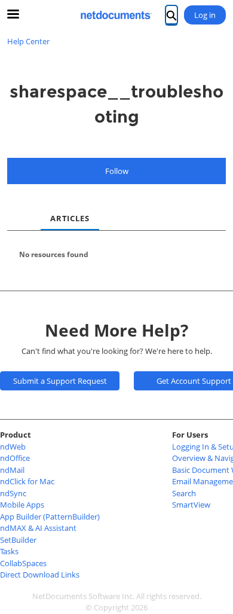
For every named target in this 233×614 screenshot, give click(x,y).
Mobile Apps (22, 504)
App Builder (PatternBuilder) (50, 516)
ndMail (12, 470)
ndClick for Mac (27, 481)
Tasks (9, 551)
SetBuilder (18, 539)
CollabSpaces (23, 563)
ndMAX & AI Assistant (38, 528)
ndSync (13, 493)
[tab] (16, 208)
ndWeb (13, 446)
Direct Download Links (39, 574)
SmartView (191, 504)
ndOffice (15, 458)
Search (184, 493)
